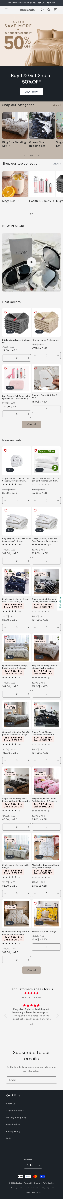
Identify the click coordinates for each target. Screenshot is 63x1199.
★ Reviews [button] (60, 602)
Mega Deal (9, 201)
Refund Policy (13, 1124)
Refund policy (48, 1183)
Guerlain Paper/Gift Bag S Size (44, 396)
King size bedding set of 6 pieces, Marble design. (44, 666)
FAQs (8, 1138)
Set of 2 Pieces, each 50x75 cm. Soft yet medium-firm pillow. (45, 479)
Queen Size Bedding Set (37, 144)
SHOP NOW (32, 91)
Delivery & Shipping (16, 1117)
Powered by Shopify (32, 1183)
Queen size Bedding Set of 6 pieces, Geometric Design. (16, 733)
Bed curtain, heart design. (44, 931)
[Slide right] (38, 155)
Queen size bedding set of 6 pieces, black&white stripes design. (45, 600)
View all (57, 105)
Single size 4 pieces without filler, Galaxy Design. (15, 600)
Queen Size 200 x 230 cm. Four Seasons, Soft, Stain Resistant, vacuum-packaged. (45, 540)
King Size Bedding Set (14, 144)
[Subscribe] (53, 1080)
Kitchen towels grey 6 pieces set (16, 341)
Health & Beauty (40, 201)
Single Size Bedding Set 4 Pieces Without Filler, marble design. (16, 799)
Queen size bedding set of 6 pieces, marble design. (16, 932)
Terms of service (32, 1188)
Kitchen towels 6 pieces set (45, 340)
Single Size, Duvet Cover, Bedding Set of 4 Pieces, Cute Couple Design (44, 799)
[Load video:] (31, 262)
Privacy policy (17, 1188)
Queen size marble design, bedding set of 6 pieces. (15, 666)
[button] (6, 9)
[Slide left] (24, 155)
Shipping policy (48, 1188)
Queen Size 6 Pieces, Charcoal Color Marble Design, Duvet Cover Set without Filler (44, 733)
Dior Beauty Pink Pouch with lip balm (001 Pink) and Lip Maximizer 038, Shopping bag (16, 397)
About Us (10, 1103)
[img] (32, 993)
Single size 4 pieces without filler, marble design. (45, 866)
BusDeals (19, 1183)
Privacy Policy (13, 1131)
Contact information (33, 1192)
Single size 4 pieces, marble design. (15, 866)
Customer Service (15, 1110)
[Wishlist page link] (42, 9)
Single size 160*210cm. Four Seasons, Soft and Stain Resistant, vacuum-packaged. (15, 479)
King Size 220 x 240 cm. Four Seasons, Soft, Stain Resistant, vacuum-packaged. (16, 540)
